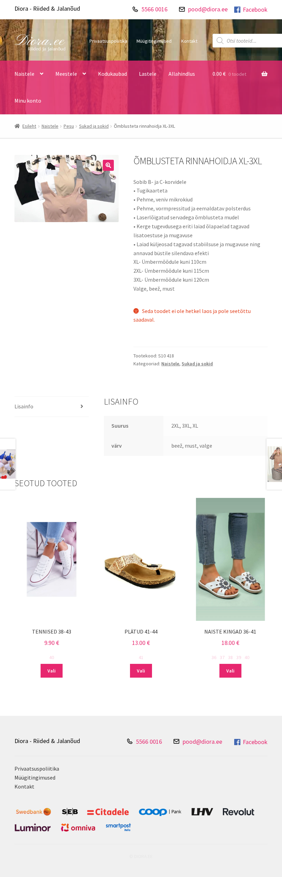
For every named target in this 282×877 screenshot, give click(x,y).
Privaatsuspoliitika (108, 41)
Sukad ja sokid (94, 126)
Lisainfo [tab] (23, 406)
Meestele (66, 73)
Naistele (24, 73)
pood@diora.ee (208, 9)
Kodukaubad (112, 73)
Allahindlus (182, 73)
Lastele (147, 73)
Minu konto (27, 100)
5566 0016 (154, 9)
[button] (108, 165)
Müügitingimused (154, 41)
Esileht (29, 126)
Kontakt (189, 41)
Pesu (69, 126)
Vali (51, 671)
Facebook (255, 9)
